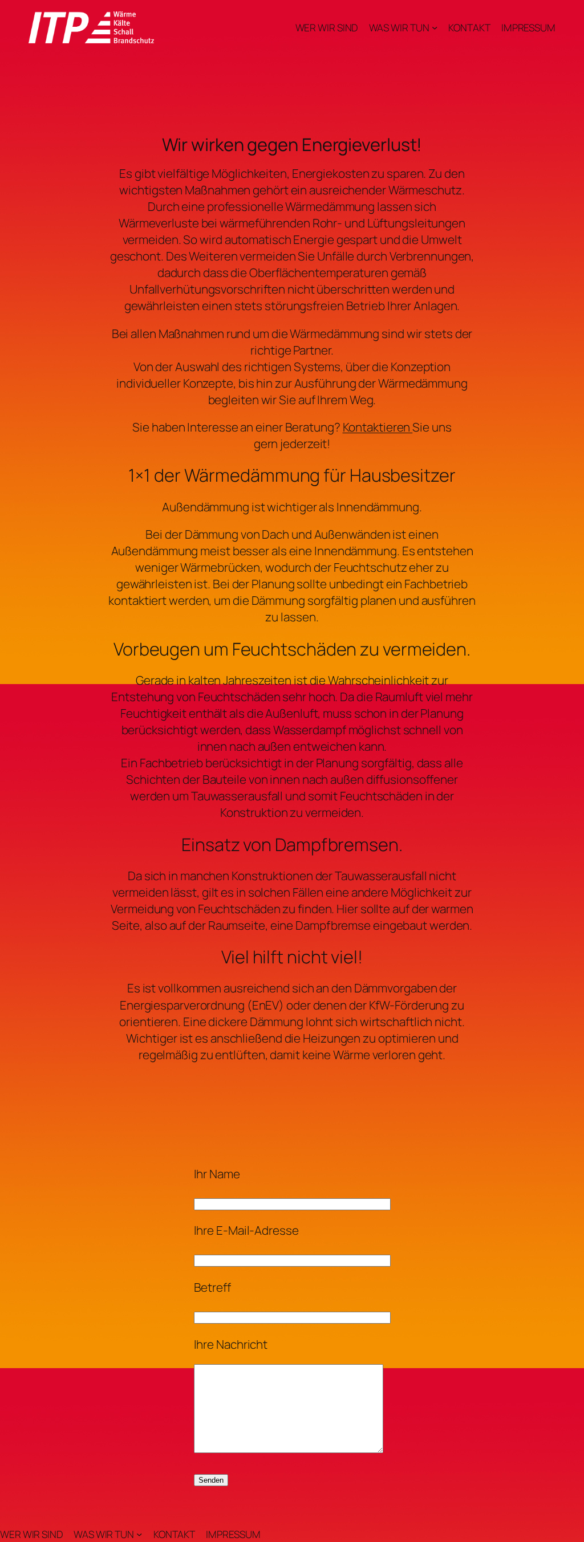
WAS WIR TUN (399, 27)
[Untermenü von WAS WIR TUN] (434, 27)
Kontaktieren (378, 427)
